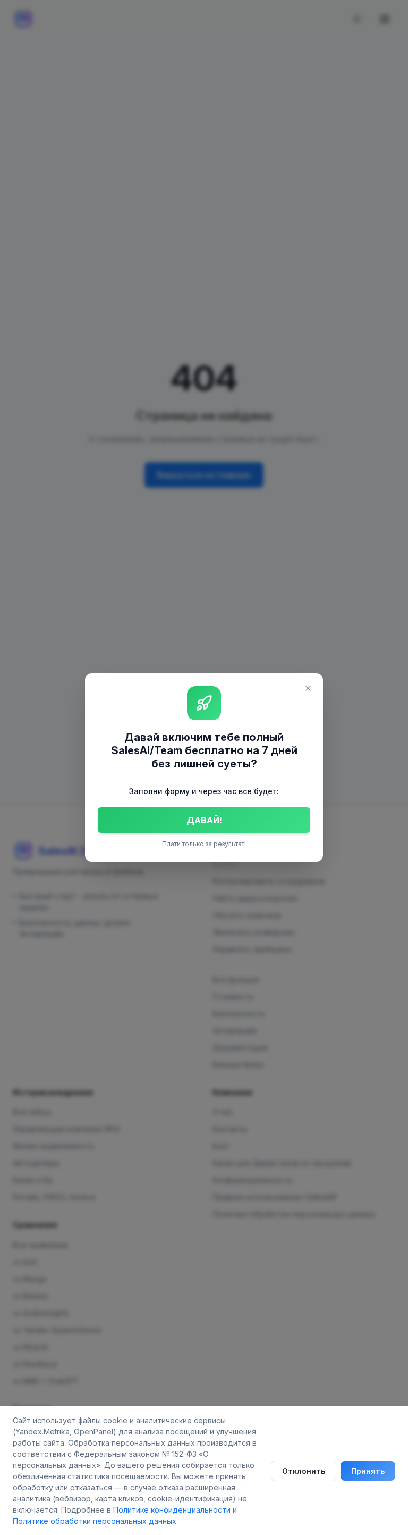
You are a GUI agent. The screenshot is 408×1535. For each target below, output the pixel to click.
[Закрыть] (308, 688)
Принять (368, 1470)
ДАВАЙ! (204, 820)
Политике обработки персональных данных (94, 1520)
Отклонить (303, 1470)
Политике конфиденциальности (172, 1509)
